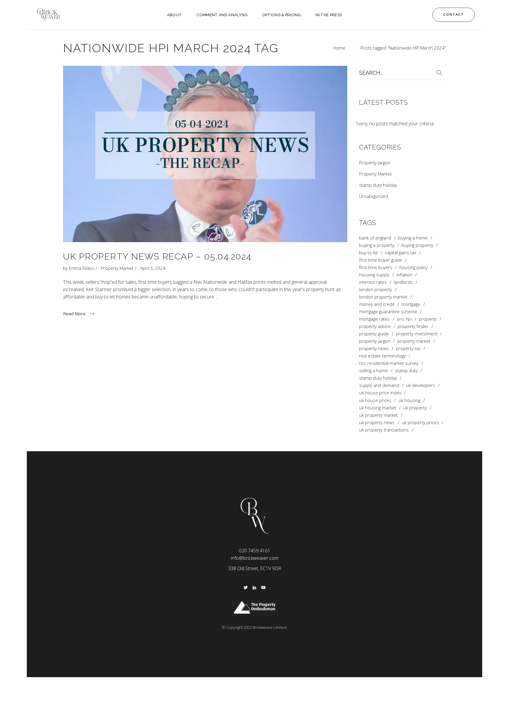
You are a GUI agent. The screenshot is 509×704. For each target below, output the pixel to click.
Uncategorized (373, 196)
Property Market (117, 268)
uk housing (409, 400)
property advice (375, 326)
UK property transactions (384, 430)
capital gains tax (400, 252)
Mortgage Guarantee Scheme (388, 311)
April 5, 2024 (153, 268)
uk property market (378, 415)
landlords (403, 282)
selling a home (373, 370)
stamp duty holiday (378, 185)
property (428, 319)
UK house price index (380, 392)
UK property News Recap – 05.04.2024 (157, 256)
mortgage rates (374, 319)
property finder (413, 326)
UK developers (420, 385)
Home (339, 48)
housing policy (413, 267)
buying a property (376, 245)
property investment (416, 334)
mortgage (410, 304)
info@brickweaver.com (254, 558)
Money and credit (376, 304)
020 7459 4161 (254, 550)
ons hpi (404, 319)
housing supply (374, 275)
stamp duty (406, 370)
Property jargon (374, 341)
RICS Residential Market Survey (389, 363)
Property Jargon (374, 162)
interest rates (373, 282)
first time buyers (375, 267)
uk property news (377, 422)
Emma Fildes (81, 268)
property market (413, 341)
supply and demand (379, 385)
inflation (404, 275)
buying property (417, 245)
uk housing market (377, 408)
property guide (374, 334)
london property (375, 289)
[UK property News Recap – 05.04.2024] (205, 154)
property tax (408, 348)
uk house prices (375, 400)
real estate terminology (382, 356)
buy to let (368, 252)
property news (374, 348)
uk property (415, 408)
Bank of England (375, 238)
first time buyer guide (380, 260)
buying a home (413, 238)
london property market (383, 297)
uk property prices (420, 422)
